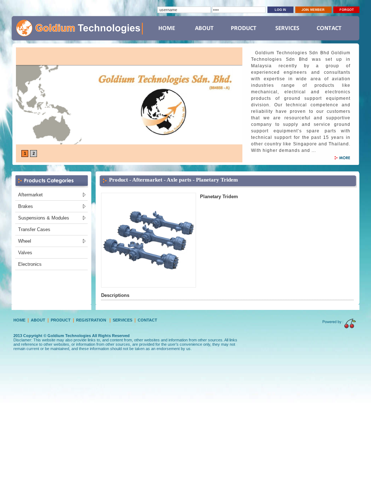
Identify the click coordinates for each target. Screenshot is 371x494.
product (61, 320)
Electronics (30, 264)
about (38, 320)
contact (147, 320)
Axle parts (179, 180)
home (19, 320)
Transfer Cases (34, 229)
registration (91, 320)
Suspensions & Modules (43, 218)
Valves (25, 252)
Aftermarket (30, 194)
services (122, 320)
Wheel (24, 241)
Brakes (25, 206)
